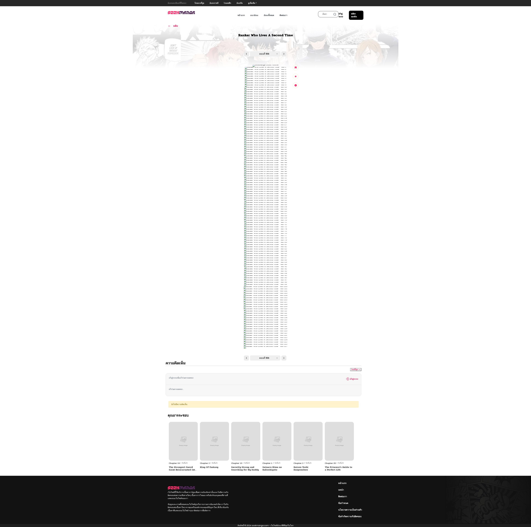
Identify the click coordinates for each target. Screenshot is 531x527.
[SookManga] (181, 12)
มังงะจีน (240, 3)
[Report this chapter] (295, 85)
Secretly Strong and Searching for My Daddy (245, 468)
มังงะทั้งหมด (269, 15)
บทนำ (341, 489)
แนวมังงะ (254, 15)
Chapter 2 (205, 463)
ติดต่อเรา (283, 15)
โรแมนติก (227, 3)
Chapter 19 (174, 463)
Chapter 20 (330, 463)
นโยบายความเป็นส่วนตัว (350, 509)
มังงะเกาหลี (214, 3)
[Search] (334, 14)
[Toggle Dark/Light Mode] (295, 76)
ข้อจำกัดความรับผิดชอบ (349, 516)
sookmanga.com (260, 525)
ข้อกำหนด (343, 503)
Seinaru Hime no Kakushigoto (272, 468)
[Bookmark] (295, 67)
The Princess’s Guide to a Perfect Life (338, 468)
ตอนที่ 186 (264, 53)
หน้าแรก (241, 15)
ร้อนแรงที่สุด (199, 3)
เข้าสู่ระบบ (341, 15)
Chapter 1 (267, 463)
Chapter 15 (236, 463)
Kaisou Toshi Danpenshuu (301, 468)
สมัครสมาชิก (354, 15)
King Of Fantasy (209, 467)
